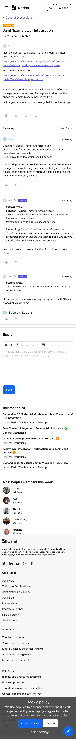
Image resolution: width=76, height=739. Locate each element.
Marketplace (9, 603)
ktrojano (17, 529)
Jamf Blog (8, 597)
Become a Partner (12, 608)
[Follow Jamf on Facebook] (31, 563)
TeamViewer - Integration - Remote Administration (33, 428)
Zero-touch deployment (16, 642)
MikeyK (12, 139)
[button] (7, 8)
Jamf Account (10, 620)
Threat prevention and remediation (22, 688)
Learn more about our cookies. (47, 715)
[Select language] (50, 7)
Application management (16, 654)
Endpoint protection (13, 682)
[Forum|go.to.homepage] (20, 7)
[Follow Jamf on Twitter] (4, 563)
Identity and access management (21, 676)
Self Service (9, 670)
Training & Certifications (16, 586)
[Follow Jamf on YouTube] (18, 563)
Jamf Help (8, 580)
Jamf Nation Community (16, 591)
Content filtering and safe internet (21, 693)
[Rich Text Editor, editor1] (38, 366)
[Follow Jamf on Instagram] (25, 563)
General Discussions (19, 17)
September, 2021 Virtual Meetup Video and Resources (35, 462)
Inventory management (15, 659)
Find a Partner (10, 614)
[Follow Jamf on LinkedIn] (11, 563)
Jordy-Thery (20, 519)
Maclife (12, 46)
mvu (15, 498)
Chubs (16, 488)
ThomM (17, 509)
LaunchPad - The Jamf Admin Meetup (25, 422)
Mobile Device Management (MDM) (22, 648)
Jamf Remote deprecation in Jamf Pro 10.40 (29, 438)
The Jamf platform (13, 637)
